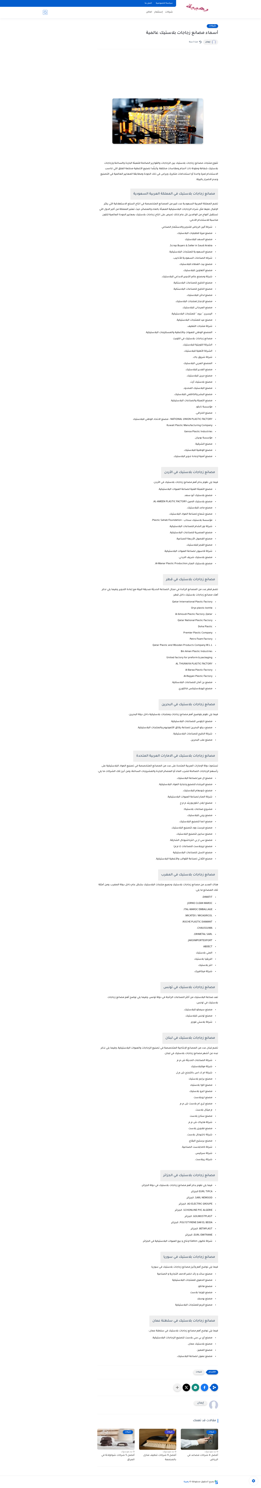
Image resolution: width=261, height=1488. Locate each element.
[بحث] (45, 12)
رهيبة (186, 1482)
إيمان (207, 42)
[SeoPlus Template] (216, 1482)
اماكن (149, 12)
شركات (169, 12)
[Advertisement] (157, 78)
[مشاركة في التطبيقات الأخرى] (177, 1387)
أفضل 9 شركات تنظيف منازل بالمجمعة (159, 1457)
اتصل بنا (148, 3)
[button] (204, 1387)
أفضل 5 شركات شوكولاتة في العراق (118, 1457)
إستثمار (158, 12)
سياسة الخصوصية (164, 3)
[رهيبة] (197, 9)
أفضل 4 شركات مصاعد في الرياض (202, 1457)
